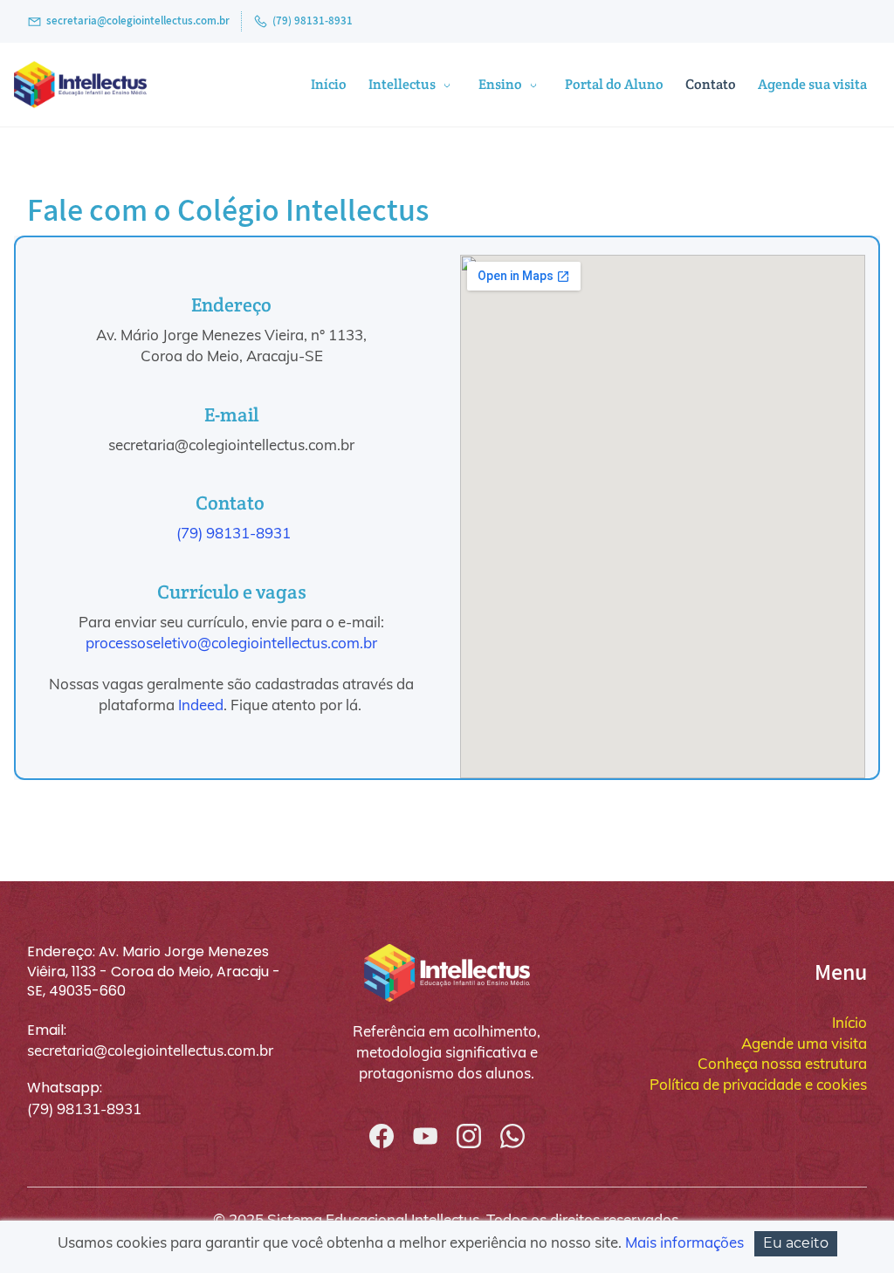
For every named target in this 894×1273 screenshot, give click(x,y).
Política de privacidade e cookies (758, 1084)
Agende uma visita (804, 1043)
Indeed (201, 704)
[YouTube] (425, 1136)
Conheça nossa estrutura (782, 1063)
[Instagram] (468, 1136)
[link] (447, 952)
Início (849, 1022)
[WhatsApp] (512, 1136)
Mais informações (684, 1242)
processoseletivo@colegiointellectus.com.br (231, 642)
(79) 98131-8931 (233, 533)
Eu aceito (796, 1243)
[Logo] (80, 84)
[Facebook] (381, 1136)
